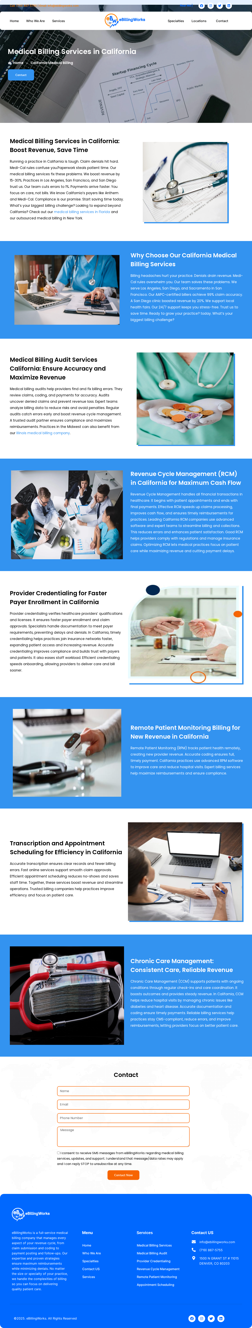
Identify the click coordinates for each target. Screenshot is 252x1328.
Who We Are (35, 21)
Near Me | (186, 5)
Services (58, 21)
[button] (59, 20)
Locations (199, 21)
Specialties (176, 21)
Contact (222, 21)
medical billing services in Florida (82, 212)
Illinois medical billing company (43, 433)
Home (14, 21)
